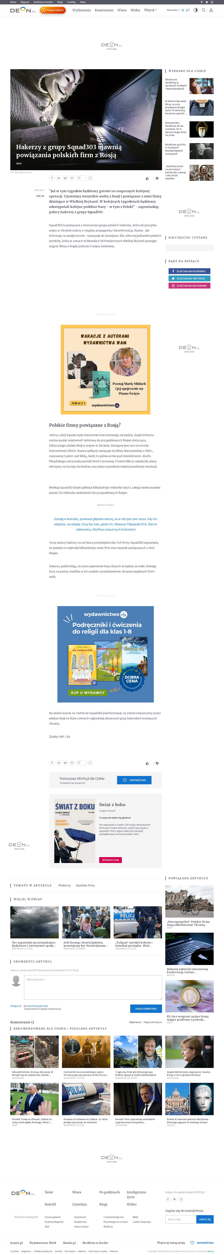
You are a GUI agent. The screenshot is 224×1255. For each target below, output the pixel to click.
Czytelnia (79, 1204)
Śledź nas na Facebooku (191, 271)
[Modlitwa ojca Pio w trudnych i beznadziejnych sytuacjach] (202, 151)
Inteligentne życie (136, 1194)
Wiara (121, 10)
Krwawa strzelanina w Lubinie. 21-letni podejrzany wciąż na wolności (86, 1121)
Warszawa (172, 10)
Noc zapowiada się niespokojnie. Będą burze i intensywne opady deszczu (34, 945)
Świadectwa (80, 1221)
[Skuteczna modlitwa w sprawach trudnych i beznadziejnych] (202, 86)
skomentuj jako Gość (37, 1006)
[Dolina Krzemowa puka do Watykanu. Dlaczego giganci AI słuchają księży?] (189, 1099)
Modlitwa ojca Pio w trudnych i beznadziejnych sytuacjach (175, 149)
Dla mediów (70, 1251)
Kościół (171, 975)
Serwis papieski (53, 1217)
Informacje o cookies (98, 1251)
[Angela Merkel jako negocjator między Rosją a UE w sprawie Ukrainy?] (189, 1052)
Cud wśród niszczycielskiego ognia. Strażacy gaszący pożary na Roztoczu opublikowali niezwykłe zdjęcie (85, 1075)
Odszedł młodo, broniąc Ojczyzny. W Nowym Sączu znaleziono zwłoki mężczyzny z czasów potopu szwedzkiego (32, 1076)
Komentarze (104, 10)
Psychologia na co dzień (115, 1221)
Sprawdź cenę (110, 860)
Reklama (82, 1251)
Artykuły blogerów (54, 1221)
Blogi (60, 2)
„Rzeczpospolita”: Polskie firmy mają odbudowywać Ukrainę (188, 923)
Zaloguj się (15, 1006)
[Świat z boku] (74, 831)
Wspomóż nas (138, 780)
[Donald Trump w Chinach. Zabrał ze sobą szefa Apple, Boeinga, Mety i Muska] (34, 1099)
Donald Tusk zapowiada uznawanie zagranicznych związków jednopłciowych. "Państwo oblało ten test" (136, 1124)
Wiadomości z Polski (22, 948)
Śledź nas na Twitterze (191, 278)
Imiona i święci (81, 1226)
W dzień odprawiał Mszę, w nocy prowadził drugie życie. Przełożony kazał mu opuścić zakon (175, 109)
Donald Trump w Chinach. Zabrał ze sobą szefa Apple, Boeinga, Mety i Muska (32, 1122)
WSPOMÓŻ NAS (205, 1242)
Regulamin (26, 1251)
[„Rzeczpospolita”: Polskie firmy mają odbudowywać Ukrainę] (189, 901)
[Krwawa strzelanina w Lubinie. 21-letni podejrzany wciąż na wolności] (86, 1099)
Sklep (82, 2)
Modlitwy (108, 1226)
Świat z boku (112, 804)
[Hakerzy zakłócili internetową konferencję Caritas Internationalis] (189, 949)
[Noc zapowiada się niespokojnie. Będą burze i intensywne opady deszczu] (34, 922)
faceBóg (71, 2)
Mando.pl (69, 1243)
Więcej (149, 10)
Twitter (206, 2)
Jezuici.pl (16, 1243)
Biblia (13, 2)
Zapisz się (205, 1219)
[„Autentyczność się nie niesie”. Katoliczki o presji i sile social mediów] (202, 173)
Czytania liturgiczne (113, 1217)
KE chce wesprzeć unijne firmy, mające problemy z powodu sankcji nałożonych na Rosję (188, 1019)
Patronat (114, 1251)
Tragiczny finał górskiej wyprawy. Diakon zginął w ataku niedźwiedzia (135, 1073)
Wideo (135, 10)
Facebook (201, 2)
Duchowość (80, 1217)
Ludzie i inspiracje (142, 1221)
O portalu (14, 1251)
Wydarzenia (81, 10)
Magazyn (25, 2)
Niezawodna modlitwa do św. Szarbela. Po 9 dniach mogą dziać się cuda (175, 129)
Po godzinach (109, 1192)
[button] (195, 10)
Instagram (212, 2)
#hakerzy (64, 885)
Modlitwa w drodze (43, 2)
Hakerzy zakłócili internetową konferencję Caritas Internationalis (187, 972)
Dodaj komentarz (146, 1008)
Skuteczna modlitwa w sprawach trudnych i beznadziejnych (176, 84)
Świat (19, 163)
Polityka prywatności (43, 1251)
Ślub (47, 1226)
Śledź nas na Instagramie (192, 285)
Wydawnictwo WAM (42, 1243)
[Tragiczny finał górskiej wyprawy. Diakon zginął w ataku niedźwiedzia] (138, 1052)
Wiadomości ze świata (74, 948)
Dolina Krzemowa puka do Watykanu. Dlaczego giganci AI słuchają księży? (188, 1121)
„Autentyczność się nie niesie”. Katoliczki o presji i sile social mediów (175, 172)
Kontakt (58, 1251)
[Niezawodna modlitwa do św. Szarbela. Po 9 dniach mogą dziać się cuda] (202, 129)
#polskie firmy (85, 885)
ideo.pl (211, 1251)
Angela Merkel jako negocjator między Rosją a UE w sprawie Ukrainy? (188, 1073)
